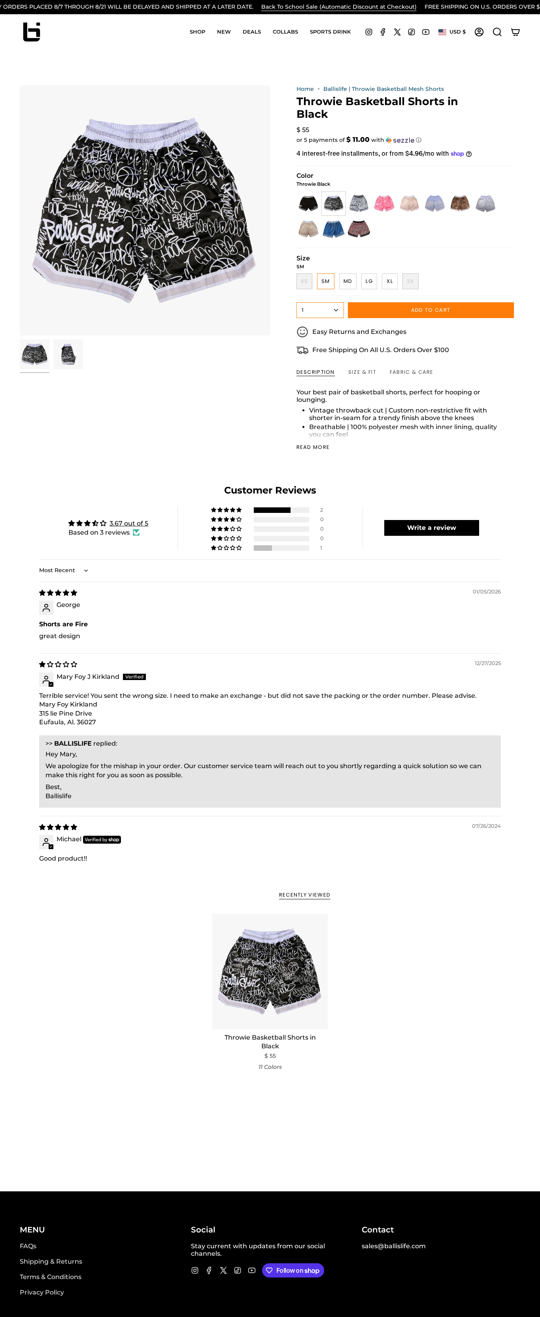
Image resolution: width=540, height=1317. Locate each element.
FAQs (28, 1246)
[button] (197, 32)
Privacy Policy (42, 1292)
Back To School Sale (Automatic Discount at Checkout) (339, 6)
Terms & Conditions (50, 1277)
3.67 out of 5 (129, 523)
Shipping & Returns (51, 1261)
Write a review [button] (431, 527)
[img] (58, 593)
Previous (20, 211)
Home (305, 88)
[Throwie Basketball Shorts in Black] (270, 971)
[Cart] (515, 32)
